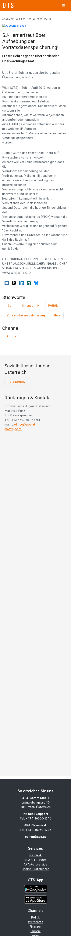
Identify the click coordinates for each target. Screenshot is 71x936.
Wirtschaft (35, 922)
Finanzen (35, 926)
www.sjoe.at (13, 429)
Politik (35, 917)
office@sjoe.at (24, 424)
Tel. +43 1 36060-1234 (35, 830)
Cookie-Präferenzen (35, 869)
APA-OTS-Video (35, 860)
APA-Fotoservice (35, 864)
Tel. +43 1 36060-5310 (35, 818)
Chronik (35, 931)
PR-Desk (35, 855)
